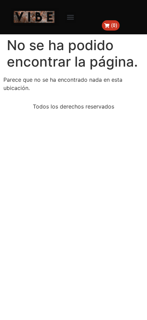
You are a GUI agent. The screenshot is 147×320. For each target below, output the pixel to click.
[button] (70, 17)
